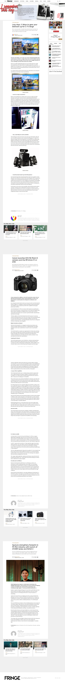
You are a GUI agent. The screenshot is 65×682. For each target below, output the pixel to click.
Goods (44, 1)
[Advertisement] (25, 201)
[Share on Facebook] (32, 35)
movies (12, 626)
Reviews (48, 1)
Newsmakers (16, 1)
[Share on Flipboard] (36, 35)
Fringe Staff (8, 237)
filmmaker (34, 625)
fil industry (22, 625)
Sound (27, 1)
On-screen (31, 1)
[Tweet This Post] (34, 35)
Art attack (22, 1)
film (25, 625)
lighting (38, 625)
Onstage (36, 1)
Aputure (17, 625)
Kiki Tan (17, 34)
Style (41, 1)
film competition (29, 625)
